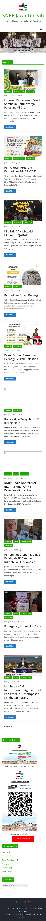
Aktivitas (8, 91)
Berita (16, 474)
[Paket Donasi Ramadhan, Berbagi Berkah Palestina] (23, 334)
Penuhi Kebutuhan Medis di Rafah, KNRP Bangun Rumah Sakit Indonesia (22, 558)
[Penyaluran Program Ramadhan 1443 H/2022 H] (23, 146)
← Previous (7, 726)
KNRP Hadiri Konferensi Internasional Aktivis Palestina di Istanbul (20, 486)
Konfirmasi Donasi (23, 839)
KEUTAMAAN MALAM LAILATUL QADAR (18, 233)
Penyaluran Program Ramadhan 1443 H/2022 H (22, 169)
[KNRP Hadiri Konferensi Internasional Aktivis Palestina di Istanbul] (23, 461)
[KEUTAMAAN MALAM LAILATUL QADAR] (23, 210)
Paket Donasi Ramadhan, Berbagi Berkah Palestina (21, 357)
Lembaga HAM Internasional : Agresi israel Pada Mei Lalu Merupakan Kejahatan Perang (22, 691)
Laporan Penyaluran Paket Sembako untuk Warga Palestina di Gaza (22, 103)
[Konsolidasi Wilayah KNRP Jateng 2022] (23, 398)
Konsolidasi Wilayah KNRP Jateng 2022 (21, 421)
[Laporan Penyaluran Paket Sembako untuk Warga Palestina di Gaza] (23, 79)
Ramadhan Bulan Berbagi (21, 295)
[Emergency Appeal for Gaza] (23, 601)
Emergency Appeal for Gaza (22, 626)
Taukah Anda (28, 222)
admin (20, 95)
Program (5, 864)
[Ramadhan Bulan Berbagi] (23, 274)
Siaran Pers (30, 91)
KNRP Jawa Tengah (23, 15)
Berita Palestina (19, 91)
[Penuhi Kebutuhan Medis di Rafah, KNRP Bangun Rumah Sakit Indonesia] (23, 529)
